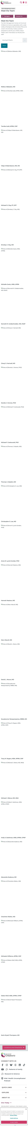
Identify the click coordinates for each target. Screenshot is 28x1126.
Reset (4, 45)
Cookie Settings (14, 1118)
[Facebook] (2, 1065)
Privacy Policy (13, 1115)
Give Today (5, 1103)
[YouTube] (2, 1069)
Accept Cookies (14, 1122)
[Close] (26, 1109)
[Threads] (15, 1065)
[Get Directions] (23, 3)
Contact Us (19, 16)
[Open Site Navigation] (26, 3)
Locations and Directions (13, 1047)
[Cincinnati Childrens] (14, 1054)
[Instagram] (6, 1065)
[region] (14, 1116)
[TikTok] (24, 1065)
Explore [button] (5, 1092)
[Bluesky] (11, 1065)
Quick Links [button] (7, 1087)
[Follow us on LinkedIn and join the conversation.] (19, 1065)
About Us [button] (6, 1097)
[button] (21, 3)
